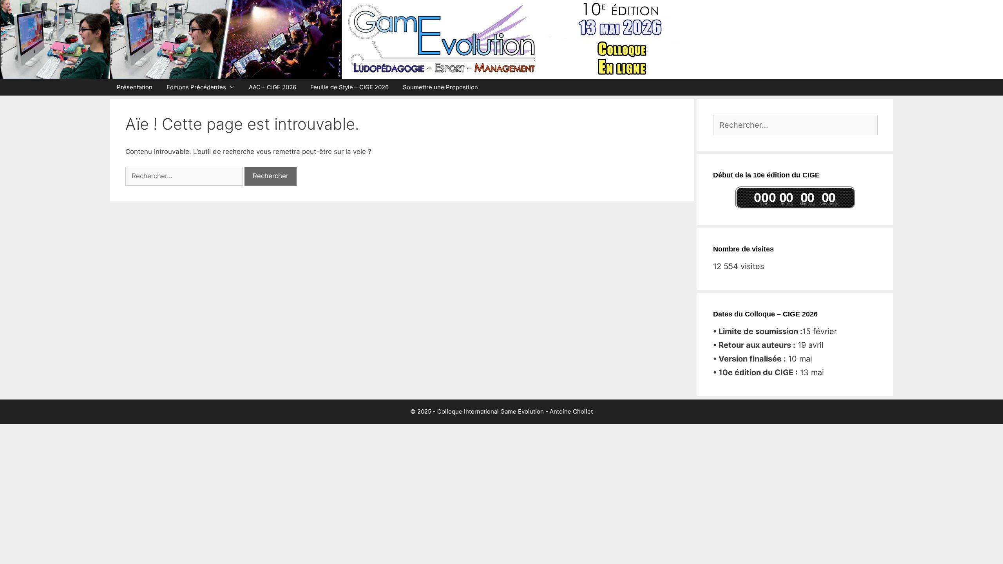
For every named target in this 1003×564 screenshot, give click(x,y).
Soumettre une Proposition (440, 87)
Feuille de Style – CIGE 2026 (349, 87)
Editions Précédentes (196, 87)
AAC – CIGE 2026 (272, 87)
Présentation (134, 87)
